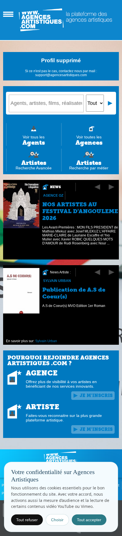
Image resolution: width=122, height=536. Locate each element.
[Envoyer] (110, 103)
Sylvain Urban (57, 281)
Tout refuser (27, 520)
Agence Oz (53, 196)
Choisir (57, 520)
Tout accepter (89, 520)
